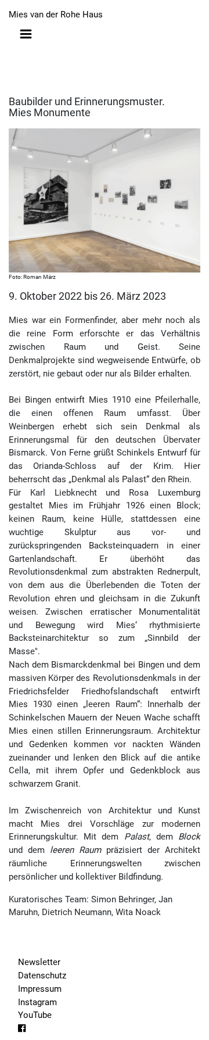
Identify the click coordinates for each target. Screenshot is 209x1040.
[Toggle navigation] (26, 34)
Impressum (40, 989)
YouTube (35, 1015)
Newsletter (39, 962)
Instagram (37, 1002)
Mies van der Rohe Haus (56, 14)
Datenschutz (42, 975)
